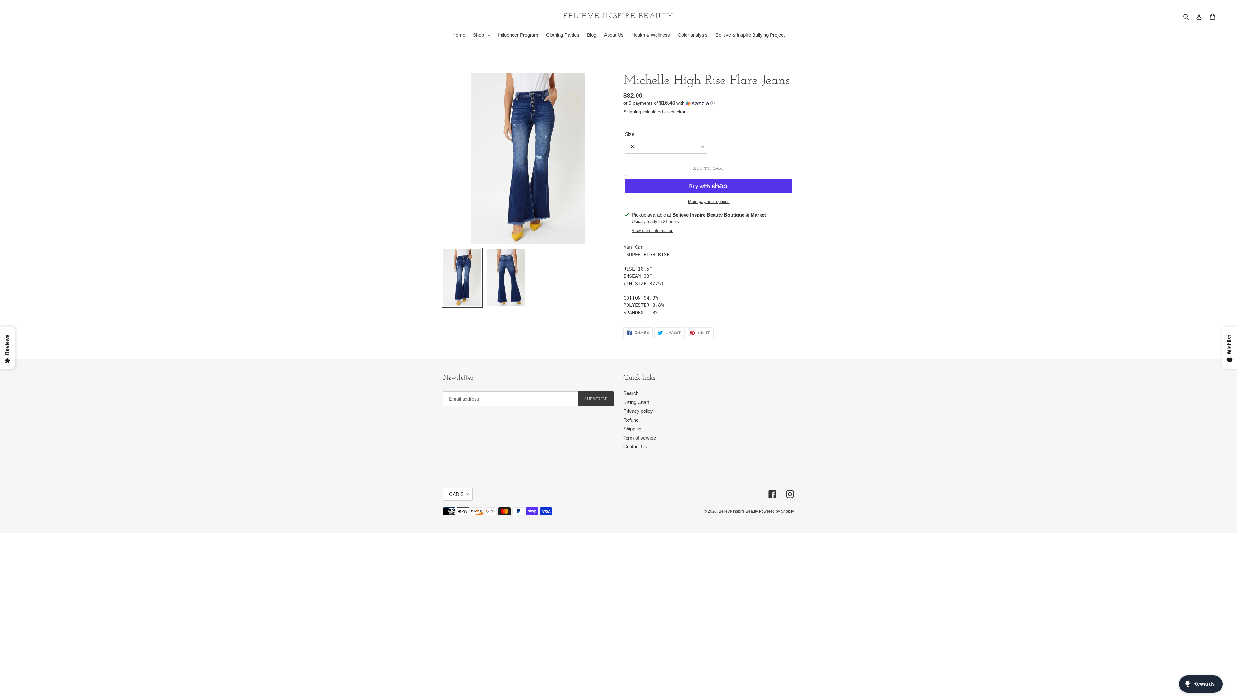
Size (629, 134)
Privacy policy (638, 411)
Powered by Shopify (776, 511)
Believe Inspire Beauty (618, 16)
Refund (630, 420)
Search (630, 393)
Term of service (639, 437)
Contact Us (635, 446)
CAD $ (456, 494)
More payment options (709, 201)
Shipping (632, 111)
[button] (669, 103)
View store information (652, 230)
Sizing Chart (636, 402)
